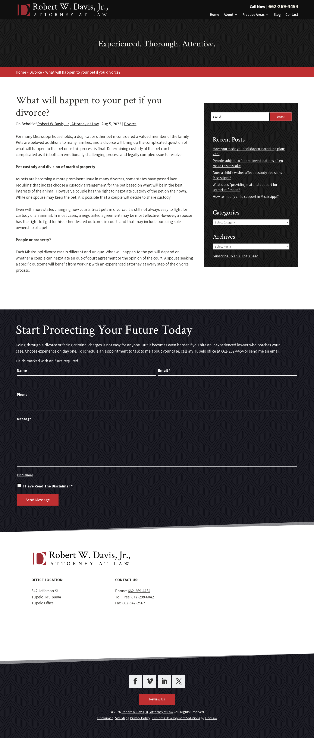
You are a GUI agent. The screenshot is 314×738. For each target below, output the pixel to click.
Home (214, 15)
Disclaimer (25, 475)
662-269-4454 (283, 6)
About (228, 15)
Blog (277, 15)
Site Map (121, 718)
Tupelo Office (42, 602)
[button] (309, 707)
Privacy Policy (140, 718)
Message (24, 418)
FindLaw (211, 718)
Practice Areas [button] (253, 15)
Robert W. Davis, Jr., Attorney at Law (68, 123)
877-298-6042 (142, 596)
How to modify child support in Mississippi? (246, 196)
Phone (22, 394)
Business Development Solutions (176, 718)
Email (164, 370)
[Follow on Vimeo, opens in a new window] (149, 681)
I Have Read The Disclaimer (48, 486)
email (275, 351)
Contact (291, 15)
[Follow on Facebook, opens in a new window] (135, 681)
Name (22, 370)
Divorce (130, 123)
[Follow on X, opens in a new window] (178, 681)
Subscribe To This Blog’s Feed (235, 256)
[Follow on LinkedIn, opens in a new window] (164, 681)
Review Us (157, 699)
